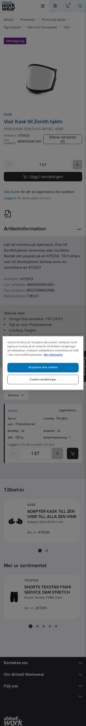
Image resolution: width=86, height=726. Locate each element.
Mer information (53, 354)
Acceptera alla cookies (43, 367)
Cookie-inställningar (43, 379)
